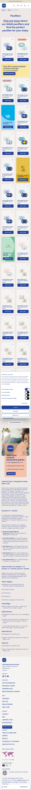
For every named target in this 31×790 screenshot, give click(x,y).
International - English (7, 759)
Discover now (23, 179)
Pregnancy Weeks (8, 686)
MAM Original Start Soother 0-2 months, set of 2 (22, 280)
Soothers (5, 698)
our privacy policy (6, 384)
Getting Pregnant (8, 683)
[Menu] (28, 6)
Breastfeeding (7, 704)
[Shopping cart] (25, 5)
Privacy (5, 738)
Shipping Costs (7, 720)
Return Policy (7, 722)
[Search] (14, 6)
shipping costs (21, 780)
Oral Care (6, 707)
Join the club (11, 473)
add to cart (8, 59)
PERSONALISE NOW (9, 73)
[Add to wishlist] (12, 39)
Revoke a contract (7, 726)
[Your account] (21, 6)
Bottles (5, 701)
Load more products (15, 422)
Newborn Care (7, 688)
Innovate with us (8, 744)
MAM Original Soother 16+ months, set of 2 (7, 54)
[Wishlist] (18, 5)
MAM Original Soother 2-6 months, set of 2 (22, 306)
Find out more (11, 20)
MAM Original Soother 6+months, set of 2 (22, 122)
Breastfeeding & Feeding (11, 691)
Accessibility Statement (10, 741)
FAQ (3, 717)
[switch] (27, 392)
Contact (5, 714)
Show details (24, 403)
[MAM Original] (8, 47)
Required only (15, 415)
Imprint (5, 735)
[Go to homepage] (4, 6)
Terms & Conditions (9, 733)
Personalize (15, 411)
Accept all (15, 407)
